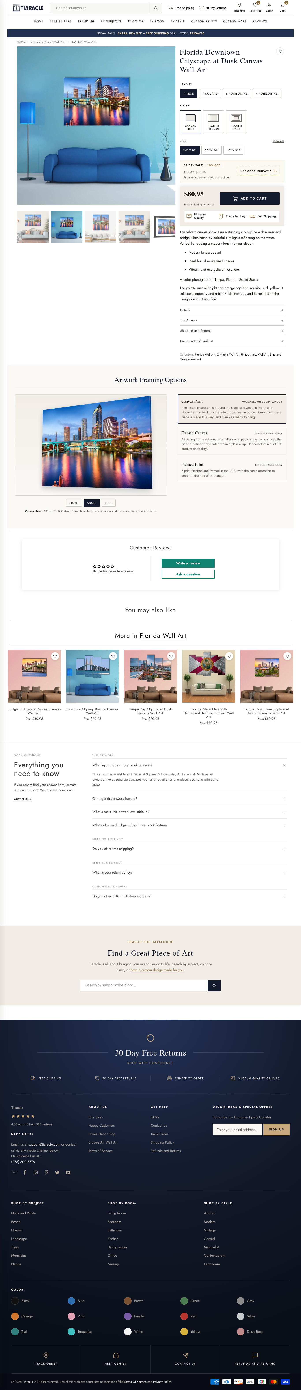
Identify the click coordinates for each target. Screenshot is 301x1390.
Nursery (113, 1264)
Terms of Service (101, 1150)
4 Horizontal (267, 93)
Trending (86, 21)
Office (112, 1255)
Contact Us (159, 1125)
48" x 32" (233, 150)
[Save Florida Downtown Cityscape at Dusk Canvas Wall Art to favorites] (280, 51)
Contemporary (214, 1255)
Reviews (260, 21)
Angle (91, 502)
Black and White (23, 1213)
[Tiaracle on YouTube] (68, 1172)
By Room (157, 21)
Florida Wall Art (84, 41)
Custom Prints (204, 21)
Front (74, 502)
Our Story (96, 1117)
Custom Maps (235, 21)
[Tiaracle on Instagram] (36, 1172)
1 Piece (188, 93)
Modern (210, 1221)
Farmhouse (212, 1264)
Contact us (23, 798)
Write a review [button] (188, 563)
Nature (16, 1264)
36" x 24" (211, 150)
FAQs (155, 1117)
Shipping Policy (162, 1142)
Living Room (117, 1213)
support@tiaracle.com (44, 1144)
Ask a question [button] (188, 574)
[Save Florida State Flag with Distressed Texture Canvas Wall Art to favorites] (229, 656)
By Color (135, 21)
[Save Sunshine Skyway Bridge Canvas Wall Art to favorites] (113, 656)
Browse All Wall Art (103, 1142)
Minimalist (211, 1247)
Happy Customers (102, 1125)
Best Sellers (61, 21)
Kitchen (113, 1238)
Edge (108, 502)
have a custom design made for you (157, 969)
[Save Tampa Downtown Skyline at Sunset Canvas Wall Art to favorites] (287, 656)
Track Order (159, 1134)
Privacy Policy (162, 1381)
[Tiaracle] (28, 8)
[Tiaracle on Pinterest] (47, 1172)
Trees (15, 1247)
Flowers (16, 1230)
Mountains (18, 1255)
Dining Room (117, 1247)
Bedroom (114, 1221)
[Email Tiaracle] (14, 1172)
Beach (15, 1221)
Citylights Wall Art (228, 354)
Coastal (209, 1238)
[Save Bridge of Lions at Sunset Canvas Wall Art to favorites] (55, 656)
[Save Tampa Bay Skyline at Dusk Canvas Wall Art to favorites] (171, 656)
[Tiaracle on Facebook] (25, 1172)
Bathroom (115, 1230)
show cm (278, 141)
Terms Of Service (135, 1381)
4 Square (210, 93)
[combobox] (100, 8)
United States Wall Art (48, 41)
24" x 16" (189, 150)
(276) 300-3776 (23, 1161)
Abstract (210, 1213)
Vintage (210, 1230)
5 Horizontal (237, 93)
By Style (178, 21)
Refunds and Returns (166, 1150)
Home (39, 21)
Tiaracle (27, 1381)
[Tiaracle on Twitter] (57, 1172)
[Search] (156, 8)
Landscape (19, 1238)
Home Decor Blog (102, 1134)
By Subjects (111, 21)
